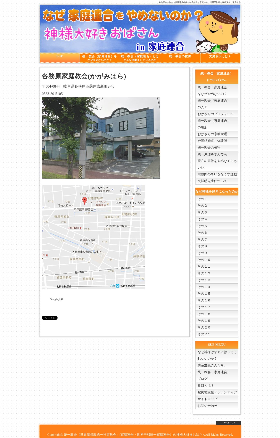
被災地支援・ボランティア (217, 392)
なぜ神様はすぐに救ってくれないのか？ (217, 355)
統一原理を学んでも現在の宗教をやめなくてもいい (217, 161)
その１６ (204, 300)
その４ (202, 219)
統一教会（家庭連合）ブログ (214, 375)
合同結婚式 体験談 (212, 141)
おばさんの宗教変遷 (212, 134)
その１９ (204, 320)
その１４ (204, 287)
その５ (202, 226)
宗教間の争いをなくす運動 (217, 174)
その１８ (204, 314)
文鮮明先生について (212, 181)
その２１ (204, 334)
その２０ (204, 327)
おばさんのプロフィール (216, 114)
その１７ (204, 307)
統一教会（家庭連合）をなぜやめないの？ (214, 91)
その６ (202, 232)
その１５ (204, 293)
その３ (202, 212)
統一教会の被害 (180, 56)
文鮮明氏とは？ (220, 56)
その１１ (204, 266)
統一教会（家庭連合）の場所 (214, 124)
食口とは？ (206, 385)
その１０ (204, 259)
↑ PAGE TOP (228, 423)
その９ (202, 253)
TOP (59, 56)
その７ (202, 239)
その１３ (204, 280)
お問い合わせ (207, 405)
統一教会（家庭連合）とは (140, 58)
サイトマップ (207, 399)
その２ (202, 205)
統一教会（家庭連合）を (99, 58)
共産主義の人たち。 (212, 365)
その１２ (204, 273)
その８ (202, 246)
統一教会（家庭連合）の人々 (214, 104)
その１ (202, 199)
